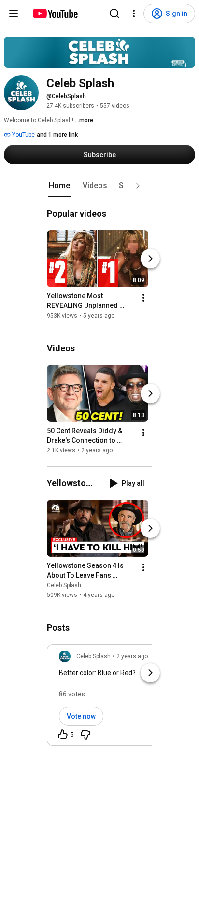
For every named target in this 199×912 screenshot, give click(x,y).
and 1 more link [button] (57, 134)
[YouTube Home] (55, 13)
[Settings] (134, 13)
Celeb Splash (64, 585)
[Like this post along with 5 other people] (63, 734)
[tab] (59, 185)
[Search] (114, 13)
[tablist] (99, 185)
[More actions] (143, 297)
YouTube (23, 134)
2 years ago (132, 656)
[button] (137, 185)
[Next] (150, 258)
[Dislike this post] (85, 734)
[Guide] (13, 13)
